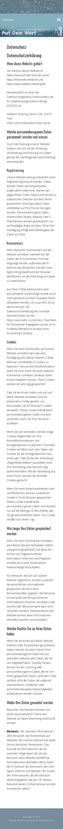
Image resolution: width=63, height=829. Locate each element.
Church (12, 820)
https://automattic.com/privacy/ (25, 320)
